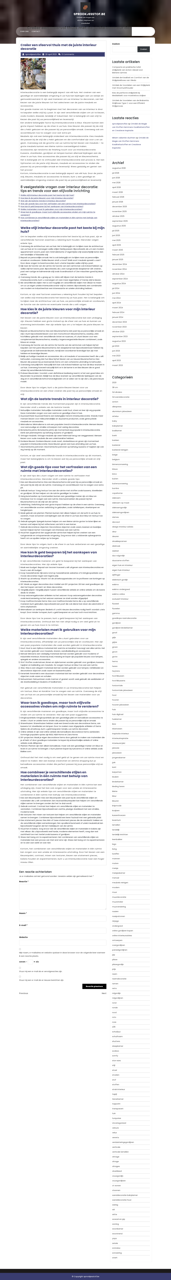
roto (114, 1017)
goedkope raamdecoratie (124, 618)
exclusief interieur (120, 599)
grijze (114, 642)
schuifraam (117, 1036)
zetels (115, 1243)
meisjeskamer (118, 873)
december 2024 (119, 264)
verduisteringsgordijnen (123, 1142)
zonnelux (116, 1248)
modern (116, 887)
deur (114, 531)
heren (115, 666)
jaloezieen (117, 752)
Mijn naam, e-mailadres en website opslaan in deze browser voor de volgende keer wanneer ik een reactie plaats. (62, 954)
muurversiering (119, 906)
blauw (115, 469)
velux (114, 1132)
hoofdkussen (118, 676)
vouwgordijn (117, 1176)
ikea (114, 724)
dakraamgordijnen (120, 512)
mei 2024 (116, 298)
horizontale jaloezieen (122, 690)
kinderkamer (118, 781)
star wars (116, 1060)
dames (115, 517)
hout (114, 695)
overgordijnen (118, 945)
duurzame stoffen (120, 560)
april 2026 (116, 187)
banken (115, 440)
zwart (114, 1257)
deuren (115, 536)
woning (115, 1224)
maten (115, 863)
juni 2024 (116, 293)
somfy (115, 1055)
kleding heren (118, 786)
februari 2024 (118, 312)
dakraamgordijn (119, 507)
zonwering (117, 1253)
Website (23, 937)
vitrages (116, 1166)
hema (115, 661)
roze (114, 1022)
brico (114, 474)
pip (113, 954)
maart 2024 (117, 307)
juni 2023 (116, 350)
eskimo (115, 584)
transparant (117, 1108)
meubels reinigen (120, 882)
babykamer (117, 426)
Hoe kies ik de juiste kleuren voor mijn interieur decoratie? (47, 198)
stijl (113, 1065)
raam (114, 974)
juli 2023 (115, 346)
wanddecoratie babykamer (125, 1195)
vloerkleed (117, 1171)
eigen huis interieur (121, 570)
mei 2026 (116, 182)
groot (114, 651)
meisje (115, 868)
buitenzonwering (120, 483)
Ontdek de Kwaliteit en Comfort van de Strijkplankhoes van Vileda (130, 79)
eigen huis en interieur (122, 565)
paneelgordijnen (119, 950)
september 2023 (120, 336)
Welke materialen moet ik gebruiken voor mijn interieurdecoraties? (51, 209)
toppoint (116, 1103)
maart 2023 (117, 365)
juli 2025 (115, 230)
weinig (115, 1204)
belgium (116, 459)
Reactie (24, 881)
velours (115, 1128)
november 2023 (119, 326)
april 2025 (116, 245)
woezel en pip (118, 1219)
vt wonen (116, 1185)
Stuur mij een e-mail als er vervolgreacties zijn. (40, 971)
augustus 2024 (119, 283)
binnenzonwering (120, 464)
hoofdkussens (118, 680)
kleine (114, 791)
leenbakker (117, 839)
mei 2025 (116, 240)
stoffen (115, 1084)
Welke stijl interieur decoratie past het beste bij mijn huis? (47, 195)
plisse (114, 959)
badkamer (117, 430)
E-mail (23, 925)
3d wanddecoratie (120, 397)
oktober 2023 (118, 331)
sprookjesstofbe (119, 123)
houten (115, 700)
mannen (116, 858)
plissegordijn (118, 964)
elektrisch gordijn (120, 579)
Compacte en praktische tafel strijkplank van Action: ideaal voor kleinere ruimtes (127, 70)
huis (114, 709)
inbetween (117, 728)
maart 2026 (117, 192)
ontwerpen (117, 940)
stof (114, 1079)
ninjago (115, 921)
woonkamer (117, 1228)
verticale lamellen (120, 1151)
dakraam (116, 498)
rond (114, 1002)
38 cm (115, 387)
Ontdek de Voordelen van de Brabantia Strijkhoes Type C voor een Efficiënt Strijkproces (130, 103)
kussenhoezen (119, 815)
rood (114, 1012)
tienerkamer (118, 1099)
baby (114, 421)
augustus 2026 (119, 168)
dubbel (115, 551)
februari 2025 (118, 254)
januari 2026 (117, 201)
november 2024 (119, 269)
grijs (114, 637)
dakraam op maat (120, 502)
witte (114, 1214)
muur (114, 892)
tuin (114, 1113)
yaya (114, 1238)
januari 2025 (117, 259)
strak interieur (118, 1089)
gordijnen (116, 623)
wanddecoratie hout (121, 1200)
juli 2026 (115, 173)
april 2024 (116, 302)
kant (114, 767)
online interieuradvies (122, 935)
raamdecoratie (119, 978)
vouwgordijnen (119, 1180)
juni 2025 (116, 235)
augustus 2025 (119, 225)
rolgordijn (116, 993)
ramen (115, 983)
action (115, 401)
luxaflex (115, 853)
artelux (115, 416)
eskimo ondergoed (121, 589)
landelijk (115, 829)
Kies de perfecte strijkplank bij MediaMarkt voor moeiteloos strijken (129, 94)
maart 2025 (117, 250)
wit (113, 1209)
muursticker (117, 901)
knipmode (116, 805)
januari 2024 (117, 317)
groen (115, 647)
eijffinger (116, 574)
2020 (114, 382)
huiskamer (117, 719)
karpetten (117, 772)
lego (114, 844)
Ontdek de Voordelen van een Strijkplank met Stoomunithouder (131, 86)
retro (114, 988)
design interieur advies (122, 526)
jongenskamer (118, 757)
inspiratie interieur (120, 733)
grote (114, 656)
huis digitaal (117, 714)
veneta (115, 1137)
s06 (113, 1026)
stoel (114, 1070)
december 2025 (119, 206)
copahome (117, 493)
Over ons (24, 31)
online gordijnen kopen (122, 930)
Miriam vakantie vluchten (123, 137)
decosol (116, 522)
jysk (113, 762)
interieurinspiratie (120, 738)
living (114, 849)
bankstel (116, 445)
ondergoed (117, 926)
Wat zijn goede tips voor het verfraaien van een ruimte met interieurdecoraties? (58, 203)
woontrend (117, 1233)
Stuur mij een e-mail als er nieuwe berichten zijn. (41, 980)
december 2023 (119, 322)
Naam (23, 913)
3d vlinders (117, 392)
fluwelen (116, 608)
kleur (114, 796)
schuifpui (116, 1031)
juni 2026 (116, 177)
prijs (114, 969)
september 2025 (120, 221)
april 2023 (116, 360)
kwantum (116, 820)
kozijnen (116, 810)
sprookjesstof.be (89, 14)
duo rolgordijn (118, 555)
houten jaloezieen (120, 704)
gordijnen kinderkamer (122, 627)
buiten (115, 478)
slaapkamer (117, 1046)
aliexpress (116, 406)
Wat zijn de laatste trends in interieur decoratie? (43, 200)
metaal (115, 877)
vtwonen (116, 1190)
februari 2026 (118, 197)
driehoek (116, 546)
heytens (116, 671)
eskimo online (118, 594)
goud (114, 632)
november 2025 (119, 211)
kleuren (115, 801)
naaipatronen (118, 916)
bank (114, 435)
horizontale (117, 685)
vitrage (115, 1161)
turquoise (116, 1118)
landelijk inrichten (120, 834)
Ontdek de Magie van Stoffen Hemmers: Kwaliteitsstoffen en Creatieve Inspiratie (131, 127)
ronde (115, 1007)
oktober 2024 (118, 274)
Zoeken (116, 44)
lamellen (116, 825)
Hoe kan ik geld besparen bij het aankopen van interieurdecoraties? (52, 206)
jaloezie (115, 748)
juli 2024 (115, 288)
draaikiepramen (119, 541)
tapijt (114, 1094)
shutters (116, 1041)
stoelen (115, 1075)
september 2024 (120, 278)
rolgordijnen (117, 998)
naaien (115, 911)
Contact (36, 31)
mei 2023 (116, 355)
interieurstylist (118, 743)
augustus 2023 (119, 341)
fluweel (115, 603)
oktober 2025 (118, 216)
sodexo (115, 1051)
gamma (116, 613)
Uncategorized (119, 1123)
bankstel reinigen (120, 449)
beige (115, 454)
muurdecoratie (119, 897)
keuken (115, 776)
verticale (116, 1147)
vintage (115, 1156)
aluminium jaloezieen (122, 411)
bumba (115, 488)
